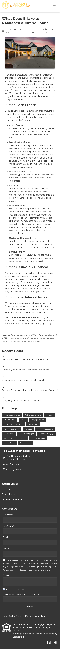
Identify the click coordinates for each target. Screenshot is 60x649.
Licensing (6, 489)
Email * (6, 537)
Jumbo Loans (33, 30)
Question (7, 575)
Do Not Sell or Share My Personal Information (23, 616)
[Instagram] (55, 642)
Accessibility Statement (13, 499)
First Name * (8, 515)
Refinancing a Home (48, 30)
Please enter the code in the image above (22, 594)
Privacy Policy (8, 494)
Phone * (6, 548)
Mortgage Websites (22, 634)
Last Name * (8, 526)
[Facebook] (48, 642)
